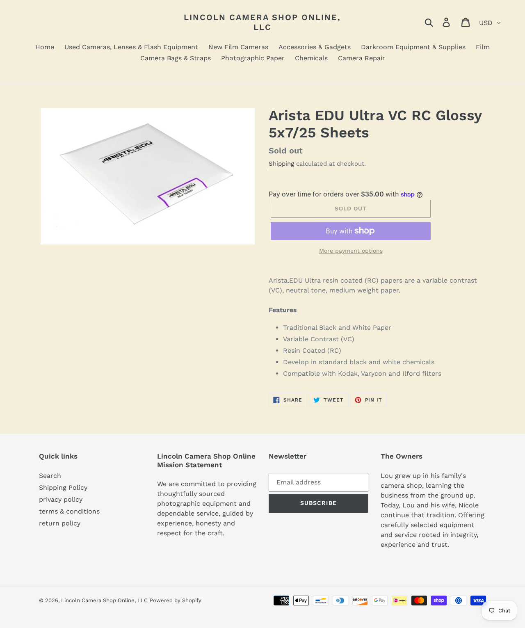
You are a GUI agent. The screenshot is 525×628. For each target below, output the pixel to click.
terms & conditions (69, 511)
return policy (59, 523)
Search (50, 476)
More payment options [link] (351, 250)
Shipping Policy (63, 487)
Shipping (281, 163)
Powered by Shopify (175, 600)
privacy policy (60, 499)
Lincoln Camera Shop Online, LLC (262, 22)
